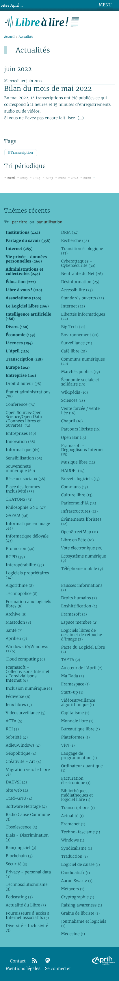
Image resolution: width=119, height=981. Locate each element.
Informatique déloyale (27, 538)
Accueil (9, 37)
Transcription (21, 153)
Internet (73, 306)
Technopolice (22, 593)
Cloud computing (25, 659)
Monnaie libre (77, 720)
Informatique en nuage (28, 526)
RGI (12, 729)
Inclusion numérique (29, 688)
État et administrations (28, 394)
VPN (68, 745)
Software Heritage (26, 806)
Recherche (75, 240)
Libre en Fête (77, 539)
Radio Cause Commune (28, 816)
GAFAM (17, 515)
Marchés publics (80, 371)
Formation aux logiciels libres (28, 604)
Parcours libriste (80, 429)
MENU (105, 5)
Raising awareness (81, 905)
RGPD (15, 556)
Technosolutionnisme (27, 886)
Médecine (73, 933)
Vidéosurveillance (26, 712)
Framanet (73, 823)
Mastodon (18, 622)
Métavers (72, 888)
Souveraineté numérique (20, 468)
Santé (14, 630)
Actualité (72, 815)
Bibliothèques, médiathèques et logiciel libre (77, 795)
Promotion (20, 548)
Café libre (74, 351)
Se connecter (58, 968)
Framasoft (74, 614)
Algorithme (20, 585)
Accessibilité (77, 289)
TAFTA (70, 659)
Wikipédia (74, 392)
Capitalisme (75, 712)
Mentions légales (23, 968)
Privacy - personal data (28, 874)
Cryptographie (77, 896)
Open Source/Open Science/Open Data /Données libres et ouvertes (24, 419)
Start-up (72, 692)
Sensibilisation (24, 458)
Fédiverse (18, 696)
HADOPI (72, 470)
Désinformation (80, 281)
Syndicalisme (76, 848)
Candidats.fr (75, 872)
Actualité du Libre (26, 905)
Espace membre (79, 622)
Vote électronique (81, 548)
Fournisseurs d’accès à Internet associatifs (27, 915)
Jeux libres (19, 704)
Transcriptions (78, 807)
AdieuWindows (23, 745)
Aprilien (16, 638)
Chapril (72, 420)
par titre (19, 222)
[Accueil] (42, 21)
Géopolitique (21, 753)
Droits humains (79, 597)
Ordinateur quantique (82, 768)
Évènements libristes (81, 521)
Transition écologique (82, 251)
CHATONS (19, 499)
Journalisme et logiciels (83, 923)
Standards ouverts (82, 298)
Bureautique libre (80, 729)
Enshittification (79, 606)
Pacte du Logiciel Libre (83, 649)
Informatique (23, 449)
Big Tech (73, 326)
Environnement (79, 334)
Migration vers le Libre (28, 772)
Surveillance (76, 342)
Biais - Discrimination (27, 837)
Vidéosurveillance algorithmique (78, 702)
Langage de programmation (79, 755)
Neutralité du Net (82, 273)
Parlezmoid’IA (78, 503)
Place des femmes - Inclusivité (25, 489)
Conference (21, 404)
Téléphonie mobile (82, 568)
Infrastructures (79, 511)
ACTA (14, 720)
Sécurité (16, 863)
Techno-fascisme (80, 832)
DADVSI (16, 782)
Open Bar (73, 437)
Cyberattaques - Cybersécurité (78, 263)
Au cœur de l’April (81, 667)
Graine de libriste (80, 913)
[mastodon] (47, 960)
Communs (74, 486)
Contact (18, 961)
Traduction (74, 856)
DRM (70, 232)
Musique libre (78, 462)
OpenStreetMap (79, 531)
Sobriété (17, 737)
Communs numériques (83, 361)
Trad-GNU (19, 798)
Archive (16, 614)
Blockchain (19, 855)
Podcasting (19, 896)
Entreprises (21, 433)
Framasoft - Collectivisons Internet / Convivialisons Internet (27, 674)
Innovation (20, 441)
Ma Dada (72, 675)
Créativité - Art (23, 761)
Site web (17, 790)
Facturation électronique (75, 780)
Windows (72, 840)
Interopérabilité (25, 564)
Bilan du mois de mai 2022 (48, 88)
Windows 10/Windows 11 (27, 649)
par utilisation (49, 222)
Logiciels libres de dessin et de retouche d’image (81, 635)
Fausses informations (81, 587)
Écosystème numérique (83, 558)
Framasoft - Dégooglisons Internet (82, 450)
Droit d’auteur (23, 383)
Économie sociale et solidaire (80, 382)
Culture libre (76, 494)
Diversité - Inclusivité (27, 928)
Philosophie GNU (26, 507)
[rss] (34, 960)
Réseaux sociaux (25, 478)
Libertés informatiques (83, 316)
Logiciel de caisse (80, 864)
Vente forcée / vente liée (80, 410)
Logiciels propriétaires (27, 575)
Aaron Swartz (76, 880)
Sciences (73, 400)
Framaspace (75, 684)
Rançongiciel (21, 847)
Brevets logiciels (80, 478)
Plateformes (75, 737)
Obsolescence (21, 827)
